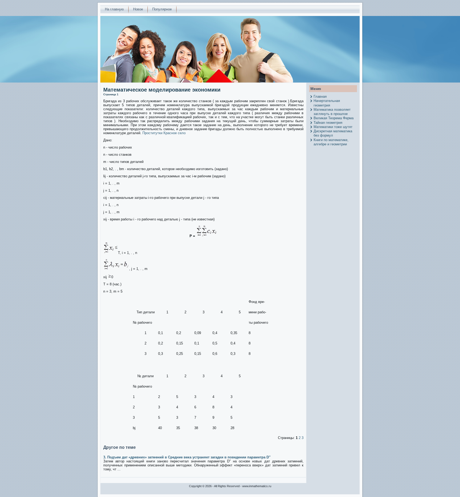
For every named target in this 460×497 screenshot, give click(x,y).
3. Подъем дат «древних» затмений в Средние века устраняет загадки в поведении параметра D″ (186, 457)
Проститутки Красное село (164, 133)
